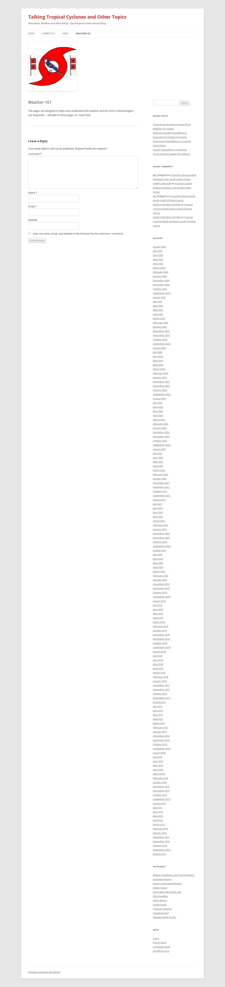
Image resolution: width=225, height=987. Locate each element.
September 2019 (161, 596)
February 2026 (160, 272)
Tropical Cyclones (162, 908)
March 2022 (159, 470)
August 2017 (159, 702)
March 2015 (159, 824)
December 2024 (161, 331)
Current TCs (48, 33)
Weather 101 (83, 33)
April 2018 (158, 668)
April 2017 (158, 719)
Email (32, 206)
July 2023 (157, 402)
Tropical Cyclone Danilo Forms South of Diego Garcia (173, 209)
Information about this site (167, 892)
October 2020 (160, 541)
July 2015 (157, 807)
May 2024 (158, 360)
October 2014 (160, 845)
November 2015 (161, 790)
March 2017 (159, 723)
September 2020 (161, 546)
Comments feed (161, 946)
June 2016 (158, 761)
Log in (156, 938)
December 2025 (161, 280)
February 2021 (160, 525)
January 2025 (160, 326)
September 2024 (161, 343)
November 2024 (161, 335)
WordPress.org (161, 951)
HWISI (65, 33)
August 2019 (159, 601)
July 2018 (157, 655)
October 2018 (160, 643)
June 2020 (158, 558)
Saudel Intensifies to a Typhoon (170, 149)
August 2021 (159, 499)
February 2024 (160, 373)
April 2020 (158, 567)
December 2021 (161, 482)
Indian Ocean (160, 887)
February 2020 (160, 575)
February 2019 (160, 626)
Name (32, 192)
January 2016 (160, 782)
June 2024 (158, 356)
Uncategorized (161, 913)
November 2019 (161, 588)
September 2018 (161, 647)
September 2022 (161, 444)
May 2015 (158, 816)
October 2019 (160, 592)
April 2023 (158, 415)
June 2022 (158, 457)
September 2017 (161, 698)
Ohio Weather (160, 896)
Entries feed (159, 942)
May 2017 (158, 714)
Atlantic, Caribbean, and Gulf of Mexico (173, 875)
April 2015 (158, 820)
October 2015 (160, 795)
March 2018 (159, 672)
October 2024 (160, 339)
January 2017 (160, 731)
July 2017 (157, 706)
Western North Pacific (164, 917)
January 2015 (160, 832)
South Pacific (160, 904)
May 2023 (158, 411)
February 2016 (160, 778)
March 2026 (159, 267)
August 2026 (159, 246)
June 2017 (158, 710)
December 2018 (161, 634)
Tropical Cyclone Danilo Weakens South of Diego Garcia (174, 221)
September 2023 (161, 394)
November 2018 (161, 638)
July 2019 (157, 605)
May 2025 (158, 310)
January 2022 (160, 478)
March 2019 (159, 622)
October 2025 (160, 288)
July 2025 (157, 301)
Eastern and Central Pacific (167, 883)
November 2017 (161, 689)
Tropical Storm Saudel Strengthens (171, 154)
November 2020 (161, 537)
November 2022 (161, 436)
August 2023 (159, 398)
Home (31, 33)
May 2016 (158, 765)
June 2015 (158, 811)
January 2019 (160, 630)
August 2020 (159, 550)
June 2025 (158, 305)
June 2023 (158, 407)
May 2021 (158, 512)
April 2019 (158, 617)
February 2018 (160, 676)
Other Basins (160, 900)
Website (32, 220)
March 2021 (159, 520)
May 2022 (158, 461)
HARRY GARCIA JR (162, 183)
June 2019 (158, 609)
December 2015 (161, 786)
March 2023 (159, 419)
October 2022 (160, 440)
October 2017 (160, 693)
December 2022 (161, 432)
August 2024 (159, 348)
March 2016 (159, 773)
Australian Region (162, 879)
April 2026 (158, 263)
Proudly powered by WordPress (44, 972)
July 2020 (157, 554)
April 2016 (158, 769)
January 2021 (160, 529)
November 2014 (161, 841)
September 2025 (161, 293)
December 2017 (161, 685)
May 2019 (158, 613)
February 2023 (160, 423)
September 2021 (161, 495)
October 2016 (160, 744)
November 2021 (161, 487)
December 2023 (161, 381)
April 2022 (158, 466)
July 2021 (157, 504)
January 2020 (160, 579)
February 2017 (160, 727)
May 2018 (158, 664)
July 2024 (157, 352)
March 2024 (159, 369)
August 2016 (159, 752)
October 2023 (160, 390)
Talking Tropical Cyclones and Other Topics (77, 17)
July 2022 (157, 453)
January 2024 (160, 377)
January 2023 (160, 428)
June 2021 (158, 508)
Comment (35, 154)
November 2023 (161, 385)
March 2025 (159, 318)
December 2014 (161, 837)
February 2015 (160, 828)
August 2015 (159, 803)
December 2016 (161, 735)
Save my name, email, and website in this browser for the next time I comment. (78, 233)
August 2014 (159, 854)
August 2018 (159, 651)
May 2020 (158, 563)
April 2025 (158, 314)
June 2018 (158, 660)
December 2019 (161, 584)
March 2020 (159, 571)
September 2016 (161, 748)
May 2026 (158, 259)
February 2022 (160, 474)
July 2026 (157, 251)
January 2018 (160, 681)
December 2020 (161, 533)
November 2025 (161, 284)
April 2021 (158, 516)
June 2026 (158, 255)
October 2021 (160, 491)
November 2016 (161, 740)
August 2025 (159, 297)
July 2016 (157, 757)
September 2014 (161, 849)
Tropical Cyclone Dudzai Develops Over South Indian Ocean (172, 187)
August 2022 (159, 449)
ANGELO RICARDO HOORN (166, 204)
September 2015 (161, 799)
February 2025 (160, 322)
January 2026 (160, 276)
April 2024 (158, 364)
